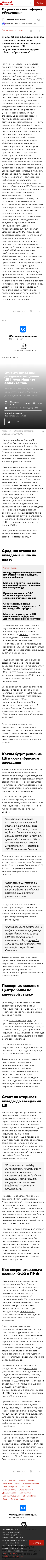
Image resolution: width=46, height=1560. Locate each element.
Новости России (29, 1495)
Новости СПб (25, 1492)
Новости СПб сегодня (11, 1495)
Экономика (7, 1483)
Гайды (5, 1499)
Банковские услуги (10, 1486)
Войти (40, 3)
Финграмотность (18, 1499)
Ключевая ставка (9, 1489)
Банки (17, 1483)
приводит (33, 846)
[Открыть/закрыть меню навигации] (26, 3)
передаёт (33, 940)
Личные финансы (26, 1489)
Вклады (22, 1480)
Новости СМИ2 (10, 357)
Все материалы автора (13, 30)
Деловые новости (9, 1492)
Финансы (31, 1480)
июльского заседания (20, 1020)
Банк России (25, 1486)
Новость (12, 1480)
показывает (30, 1368)
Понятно (36, 1543)
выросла (23, 634)
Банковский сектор (31, 1483)
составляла (38, 647)
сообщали (25, 1068)
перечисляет (27, 1311)
